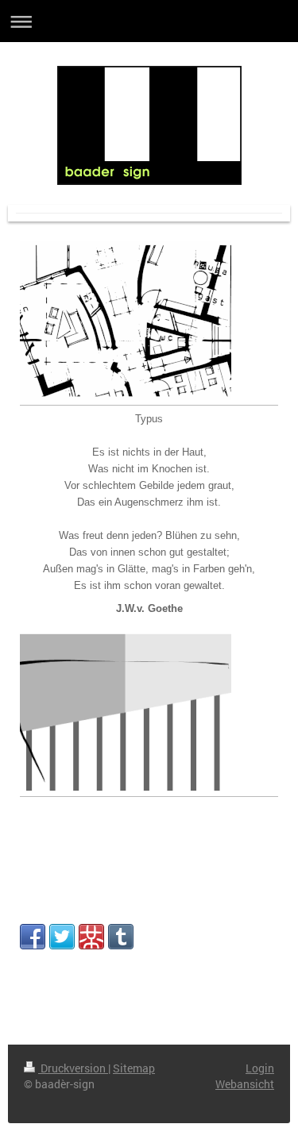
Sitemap (134, 1068)
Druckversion (73, 1068)
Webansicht (244, 1083)
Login (260, 1068)
